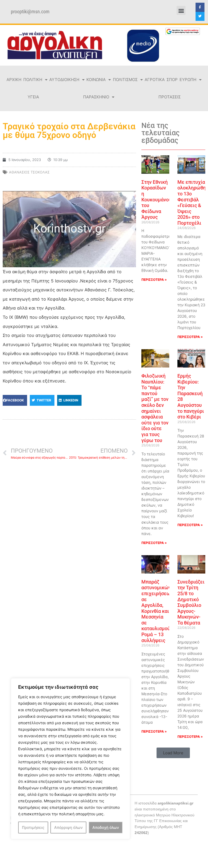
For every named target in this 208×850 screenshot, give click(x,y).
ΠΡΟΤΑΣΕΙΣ (169, 96)
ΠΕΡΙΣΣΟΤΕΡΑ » (154, 280)
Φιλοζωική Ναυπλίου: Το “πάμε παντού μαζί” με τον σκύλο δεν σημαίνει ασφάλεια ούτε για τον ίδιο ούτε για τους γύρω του (154, 408)
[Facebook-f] (200, 7)
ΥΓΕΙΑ (33, 96)
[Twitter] (200, 16)
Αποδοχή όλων (105, 827)
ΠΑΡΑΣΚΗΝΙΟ (96, 96)
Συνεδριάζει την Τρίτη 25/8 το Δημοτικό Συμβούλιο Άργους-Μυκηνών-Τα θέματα (190, 602)
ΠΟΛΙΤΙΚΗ (32, 79)
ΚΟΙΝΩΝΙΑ (96, 79)
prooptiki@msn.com (30, 11)
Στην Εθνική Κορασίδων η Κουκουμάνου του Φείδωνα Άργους (156, 199)
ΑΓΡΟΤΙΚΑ (155, 79)
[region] (70, 758)
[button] (181, 10)
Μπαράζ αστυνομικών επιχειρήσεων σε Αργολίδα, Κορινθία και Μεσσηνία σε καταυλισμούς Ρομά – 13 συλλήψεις (157, 611)
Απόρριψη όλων (68, 827)
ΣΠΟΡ (172, 79)
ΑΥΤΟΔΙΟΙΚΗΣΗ (64, 79)
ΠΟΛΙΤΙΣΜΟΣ (125, 79)
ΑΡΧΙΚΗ (13, 79)
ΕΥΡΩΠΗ (188, 79)
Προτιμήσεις (33, 827)
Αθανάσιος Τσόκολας (29, 172)
